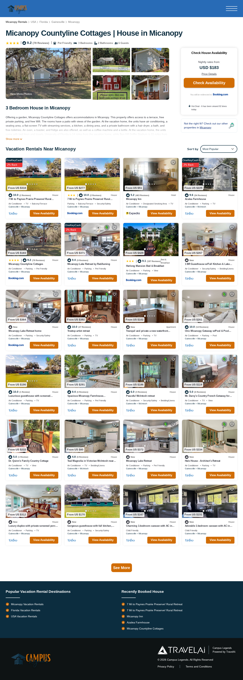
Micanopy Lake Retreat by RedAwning (88, 264)
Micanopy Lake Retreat (139, 460)
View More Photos (21, 93)
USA (33, 21)
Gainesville (58, 21)
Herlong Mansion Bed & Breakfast (145, 265)
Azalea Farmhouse (195, 199)
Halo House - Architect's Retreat (202, 460)
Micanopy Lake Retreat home (25, 330)
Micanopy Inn (133, 199)
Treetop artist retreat (78, 330)
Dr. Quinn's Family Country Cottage (28, 460)
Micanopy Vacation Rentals (27, 604)
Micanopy (74, 21)
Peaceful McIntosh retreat (140, 395)
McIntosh (201, 207)
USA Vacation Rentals (24, 616)
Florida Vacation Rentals (25, 610)
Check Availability (209, 83)
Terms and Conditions (199, 666)
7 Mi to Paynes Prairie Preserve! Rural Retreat (154, 604)
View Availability (44, 213)
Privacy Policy (166, 666)
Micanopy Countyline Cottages (26, 264)
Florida (43, 21)
